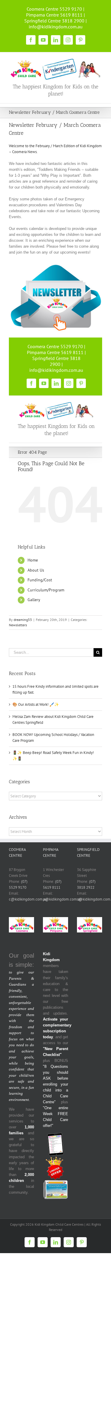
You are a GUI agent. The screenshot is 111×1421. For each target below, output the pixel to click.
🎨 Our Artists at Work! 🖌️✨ (35, 704)
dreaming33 (23, 619)
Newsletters (18, 625)
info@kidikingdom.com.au (56, 27)
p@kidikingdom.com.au (62, 899)
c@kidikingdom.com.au (28, 899)
